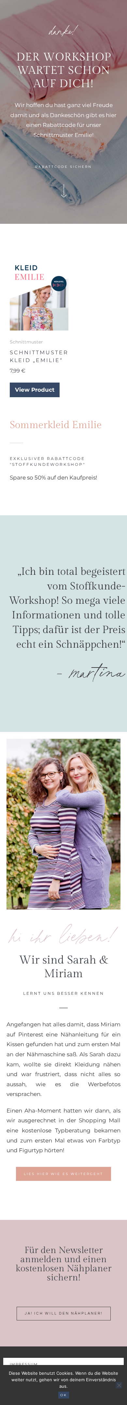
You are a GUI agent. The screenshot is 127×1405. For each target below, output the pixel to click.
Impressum (24, 1364)
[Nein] (119, 1385)
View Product (34, 389)
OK (63, 1395)
